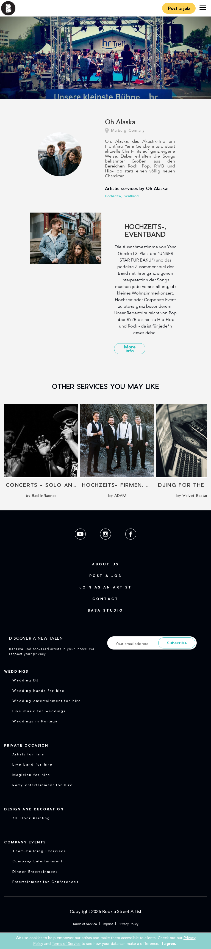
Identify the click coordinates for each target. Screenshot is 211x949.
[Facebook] (131, 543)
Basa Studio (105, 610)
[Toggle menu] (203, 8)
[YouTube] (80, 543)
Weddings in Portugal (35, 721)
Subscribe (177, 642)
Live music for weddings (39, 711)
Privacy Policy (128, 924)
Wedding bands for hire (38, 690)
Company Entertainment (37, 861)
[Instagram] (106, 543)
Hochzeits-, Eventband (121, 196)
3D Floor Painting (31, 818)
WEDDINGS (16, 671)
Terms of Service (85, 924)
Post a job (179, 8)
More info (130, 348)
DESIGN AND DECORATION (34, 809)
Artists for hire (28, 754)
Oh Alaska (120, 122)
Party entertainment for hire (42, 785)
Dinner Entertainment (34, 871)
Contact (105, 599)
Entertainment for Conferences (45, 882)
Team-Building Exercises (39, 851)
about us (105, 564)
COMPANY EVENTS (25, 842)
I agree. (169, 943)
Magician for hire (31, 775)
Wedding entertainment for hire (46, 701)
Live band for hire (32, 764)
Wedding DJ (25, 680)
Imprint (107, 924)
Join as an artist (105, 587)
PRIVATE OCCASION (26, 745)
